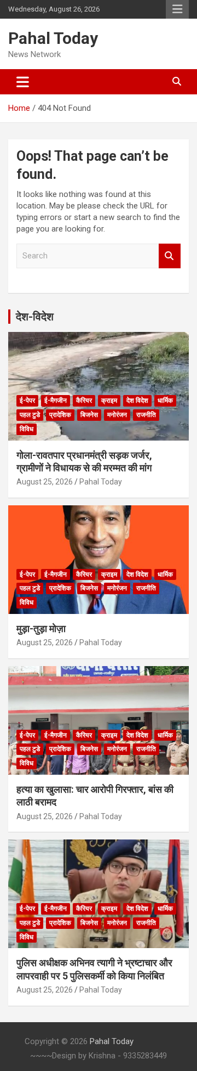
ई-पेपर (27, 400)
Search (170, 256)
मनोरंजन (117, 415)
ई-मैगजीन (55, 400)
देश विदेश (137, 400)
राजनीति (146, 415)
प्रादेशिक (60, 415)
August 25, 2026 (44, 481)
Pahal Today (53, 38)
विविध (26, 429)
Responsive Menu (177, 9)
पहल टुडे (30, 415)
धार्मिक (165, 400)
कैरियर (84, 400)
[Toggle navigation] (22, 81)
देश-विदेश (35, 316)
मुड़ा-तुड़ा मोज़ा (41, 628)
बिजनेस (89, 415)
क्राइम (109, 400)
